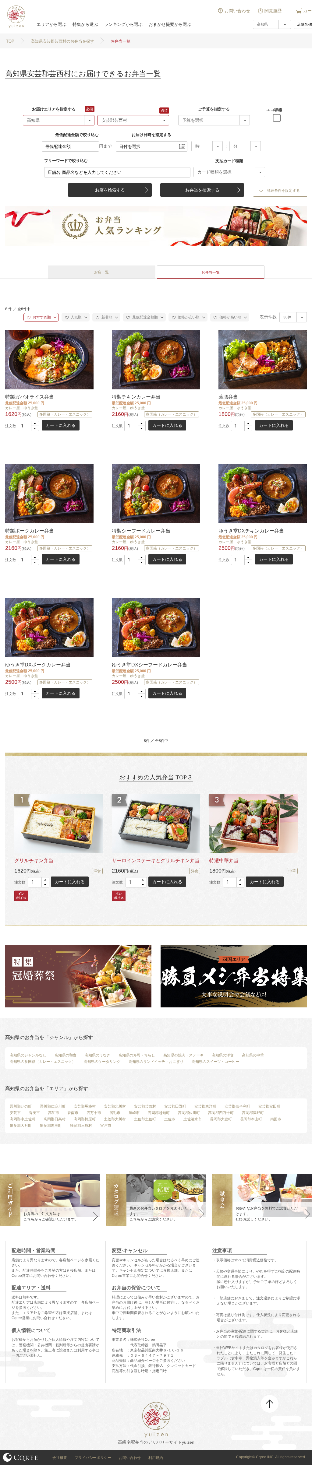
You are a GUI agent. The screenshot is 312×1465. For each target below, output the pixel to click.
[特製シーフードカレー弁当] (155, 493)
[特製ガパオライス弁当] (48, 359)
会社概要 (59, 1458)
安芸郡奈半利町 (237, 1106)
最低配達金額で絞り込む (77, 134)
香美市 (34, 1113)
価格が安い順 (188, 317)
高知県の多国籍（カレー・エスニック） (43, 1061)
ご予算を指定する (214, 109)
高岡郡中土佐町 (22, 1119)
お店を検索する (110, 190)
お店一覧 (101, 272)
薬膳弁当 (228, 396)
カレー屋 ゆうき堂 (21, 408)
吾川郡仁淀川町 (53, 1106)
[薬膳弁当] (262, 359)
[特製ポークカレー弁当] (48, 493)
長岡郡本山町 (251, 1119)
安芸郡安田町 (269, 1106)
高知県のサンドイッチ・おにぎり (156, 1061)
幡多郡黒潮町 (51, 1125)
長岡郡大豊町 (221, 1119)
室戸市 (105, 1125)
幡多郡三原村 (81, 1125)
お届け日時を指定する (151, 134)
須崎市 (134, 1113)
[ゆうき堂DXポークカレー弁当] (48, 627)
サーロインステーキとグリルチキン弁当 (156, 860)
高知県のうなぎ (97, 1055)
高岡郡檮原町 (85, 1119)
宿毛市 (114, 1113)
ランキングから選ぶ (123, 24)
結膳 (15, 16)
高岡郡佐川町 (189, 1113)
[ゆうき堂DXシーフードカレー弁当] (155, 627)
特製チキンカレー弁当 (136, 396)
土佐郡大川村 (115, 1119)
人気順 (76, 317)
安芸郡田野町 (175, 1106)
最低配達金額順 (144, 317)
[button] (35, 423)
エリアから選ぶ (51, 24)
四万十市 (94, 1113)
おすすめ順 (41, 317)
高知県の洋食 (223, 1055)
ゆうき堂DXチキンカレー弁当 (251, 530)
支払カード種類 (229, 161)
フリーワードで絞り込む (66, 160)
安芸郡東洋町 (205, 1106)
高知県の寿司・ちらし (137, 1055)
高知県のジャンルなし (28, 1055)
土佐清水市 (192, 1119)
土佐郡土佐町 (145, 1119)
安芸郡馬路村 (85, 1106)
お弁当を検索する (202, 190)
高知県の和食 (65, 1055)
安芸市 (15, 1113)
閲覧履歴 (273, 10)
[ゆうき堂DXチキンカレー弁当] (262, 493)
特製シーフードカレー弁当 (141, 530)
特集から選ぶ (85, 24)
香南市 (72, 1113)
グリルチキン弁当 (33, 860)
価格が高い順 (229, 317)
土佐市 (169, 1119)
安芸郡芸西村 (145, 1106)
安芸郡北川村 (115, 1106)
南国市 (275, 1119)
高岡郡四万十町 (221, 1113)
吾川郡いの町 (21, 1106)
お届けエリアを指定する (54, 109)
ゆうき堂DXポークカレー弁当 (38, 664)
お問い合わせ (237, 10)
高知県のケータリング (102, 1061)
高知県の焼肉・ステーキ (183, 1055)
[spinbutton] (28, 426)
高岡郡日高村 (55, 1119)
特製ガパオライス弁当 (29, 396)
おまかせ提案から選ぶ (170, 24)
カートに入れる (61, 425)
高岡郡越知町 (159, 1113)
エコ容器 (274, 109)
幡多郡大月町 (21, 1125)
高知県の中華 (253, 1055)
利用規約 (155, 1458)
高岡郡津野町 (253, 1113)
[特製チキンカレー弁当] (155, 359)
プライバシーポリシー (93, 1458)
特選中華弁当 (224, 860)
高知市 (53, 1113)
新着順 (106, 317)
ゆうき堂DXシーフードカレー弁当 (149, 664)
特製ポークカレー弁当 (29, 530)
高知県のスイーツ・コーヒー (215, 1061)
